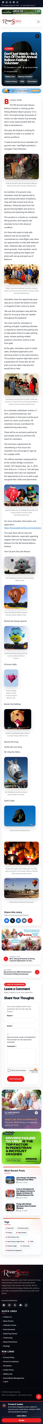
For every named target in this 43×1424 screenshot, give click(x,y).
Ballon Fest (10, 76)
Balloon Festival (25, 76)
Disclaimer (7, 1356)
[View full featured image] (37, 36)
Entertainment (9, 1319)
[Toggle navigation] (38, 22)
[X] (10, 2)
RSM (22, 81)
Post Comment (15, 1079)
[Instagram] (6, 2)
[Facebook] (3, 2)
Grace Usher (33, 67)
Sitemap (6, 1336)
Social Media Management (13, 1368)
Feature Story (11, 81)
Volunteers (32, 81)
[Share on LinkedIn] (18, 920)
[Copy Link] (30, 920)
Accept (21, 1420)
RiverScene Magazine (14, 1240)
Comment (12, 1046)
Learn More (21, 1415)
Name (10, 1015)
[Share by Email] (24, 920)
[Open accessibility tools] (39, 1397)
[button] (21, 166)
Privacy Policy (8, 1348)
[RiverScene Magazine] (12, 21)
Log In (5, 1372)
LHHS (31, 1232)
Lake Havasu (22, 1223)
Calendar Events (9, 1315)
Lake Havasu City (13, 1227)
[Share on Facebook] (6, 920)
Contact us (7, 1307)
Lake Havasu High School (15, 1232)
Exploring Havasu (10, 1324)
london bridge (12, 1236)
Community (8, 1328)
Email (10, 1026)
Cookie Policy (8, 1360)
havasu (9, 1223)
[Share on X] (12, 920)
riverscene (26, 1236)
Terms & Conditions (11, 1352)
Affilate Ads (7, 1364)
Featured (10, 1218)
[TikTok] (17, 2)
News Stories (8, 1311)
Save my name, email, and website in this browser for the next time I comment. (21, 1039)
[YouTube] (13, 2)
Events (10, 49)
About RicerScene (10, 1332)
